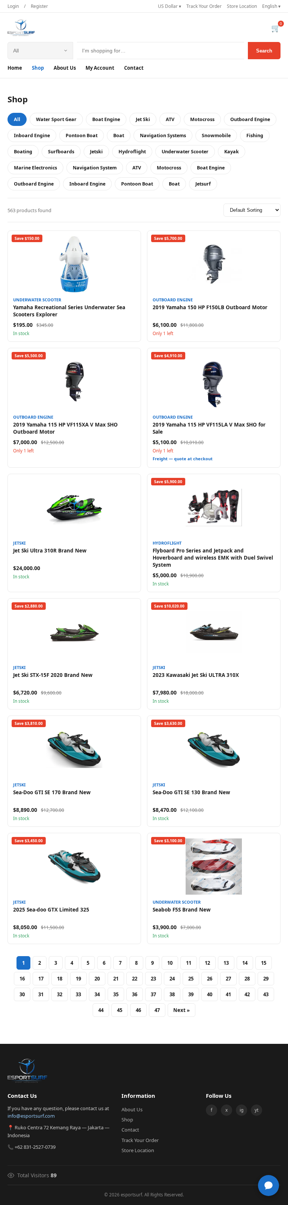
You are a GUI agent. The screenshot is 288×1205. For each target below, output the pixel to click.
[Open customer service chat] (268, 1185)
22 (134, 978)
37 (153, 994)
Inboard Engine (32, 135)
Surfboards (61, 151)
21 (115, 978)
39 (191, 994)
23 (153, 978)
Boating (23, 151)
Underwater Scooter (185, 151)
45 (119, 1010)
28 (247, 978)
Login (13, 6)
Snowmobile (216, 135)
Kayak (231, 151)
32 (59, 994)
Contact (134, 67)
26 (209, 978)
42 (247, 994)
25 (191, 978)
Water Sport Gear (56, 119)
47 (157, 1010)
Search (264, 51)
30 (22, 994)
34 (97, 994)
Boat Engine (106, 119)
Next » (181, 1010)
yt (256, 1110)
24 (172, 978)
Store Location (242, 6)
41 (228, 994)
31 (41, 994)
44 (101, 1010)
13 (226, 963)
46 (138, 1010)
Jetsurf (203, 184)
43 (265, 994)
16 (22, 978)
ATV (170, 119)
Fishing (254, 135)
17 (41, 978)
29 (265, 978)
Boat (118, 135)
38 (172, 994)
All (17, 119)
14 (245, 963)
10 (169, 963)
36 (134, 994)
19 (78, 978)
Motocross (202, 119)
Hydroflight (132, 151)
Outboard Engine (250, 119)
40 (209, 994)
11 (188, 963)
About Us (65, 67)
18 (59, 978)
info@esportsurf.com (31, 1115)
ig (241, 1110)
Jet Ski (143, 119)
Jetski (96, 151)
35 (115, 994)
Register (39, 6)
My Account (100, 67)
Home (15, 67)
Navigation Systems (163, 135)
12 (207, 963)
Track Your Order (204, 6)
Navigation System (95, 168)
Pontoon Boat (82, 135)
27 (228, 978)
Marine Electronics (35, 168)
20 (97, 978)
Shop (38, 67)
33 (78, 994)
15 (263, 963)
